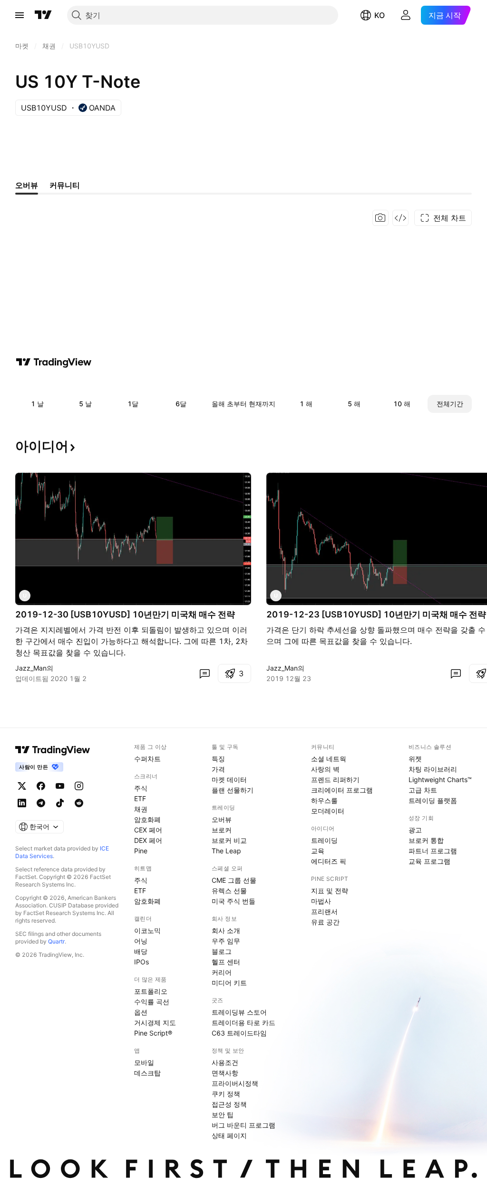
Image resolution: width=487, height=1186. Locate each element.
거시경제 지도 (155, 1022)
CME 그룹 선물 (234, 880)
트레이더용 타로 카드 (243, 1022)
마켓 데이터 (229, 779)
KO (379, 15)
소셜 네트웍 (328, 759)
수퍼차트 (147, 759)
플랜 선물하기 (232, 790)
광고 (415, 830)
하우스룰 (324, 800)
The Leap (226, 851)
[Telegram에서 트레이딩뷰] (41, 803)
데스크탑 (147, 1073)
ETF (140, 798)
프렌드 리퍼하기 (335, 779)
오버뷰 (222, 819)
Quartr (56, 941)
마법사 (321, 901)
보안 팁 (223, 1115)
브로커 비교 (229, 840)
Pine (140, 851)
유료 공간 (325, 922)
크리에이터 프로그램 (342, 790)
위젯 (415, 759)
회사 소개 (226, 930)
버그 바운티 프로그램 (243, 1125)
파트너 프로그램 (433, 851)
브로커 (222, 830)
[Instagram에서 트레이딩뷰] (79, 786)
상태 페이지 (229, 1135)
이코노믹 (147, 930)
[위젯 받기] (400, 218)
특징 (218, 759)
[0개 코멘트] (204, 673)
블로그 (222, 951)
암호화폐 (147, 819)
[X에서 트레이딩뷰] (22, 786)
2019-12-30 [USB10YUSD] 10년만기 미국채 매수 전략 (125, 614)
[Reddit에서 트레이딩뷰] (79, 803)
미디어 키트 (229, 983)
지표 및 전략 (329, 891)
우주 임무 (226, 941)
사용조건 (225, 1062)
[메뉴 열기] (19, 15)
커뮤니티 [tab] (64, 185)
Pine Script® (153, 1033)
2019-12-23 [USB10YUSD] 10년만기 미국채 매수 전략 (376, 614)
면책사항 (225, 1073)
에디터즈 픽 (328, 861)
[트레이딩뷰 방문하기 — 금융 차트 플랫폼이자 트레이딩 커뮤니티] (53, 362)
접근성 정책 (229, 1104)
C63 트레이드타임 (239, 1033)
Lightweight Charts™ (440, 779)
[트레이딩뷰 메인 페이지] (43, 15)
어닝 (140, 941)
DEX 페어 (148, 840)
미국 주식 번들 (233, 901)
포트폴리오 (150, 991)
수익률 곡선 (151, 1002)
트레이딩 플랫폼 (433, 800)
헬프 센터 (226, 962)
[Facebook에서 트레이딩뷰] (41, 786)
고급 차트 (423, 790)
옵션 (140, 1012)
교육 (317, 851)
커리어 (222, 972)
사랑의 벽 (325, 769)
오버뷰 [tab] (26, 185)
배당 (140, 951)
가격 (218, 769)
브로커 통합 (426, 840)
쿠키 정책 (226, 1094)
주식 (140, 788)
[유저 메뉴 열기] (405, 15)
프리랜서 (324, 911)
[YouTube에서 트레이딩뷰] (60, 786)
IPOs (141, 962)
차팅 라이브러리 (433, 769)
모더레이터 (327, 811)
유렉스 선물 (229, 891)
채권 (140, 809)
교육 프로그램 (429, 861)
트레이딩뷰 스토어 (239, 1012)
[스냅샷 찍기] (380, 218)
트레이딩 (324, 840)
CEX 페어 (148, 830)
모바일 (144, 1062)
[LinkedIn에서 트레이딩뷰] (22, 803)
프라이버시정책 (235, 1083)
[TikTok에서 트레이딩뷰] (60, 803)
